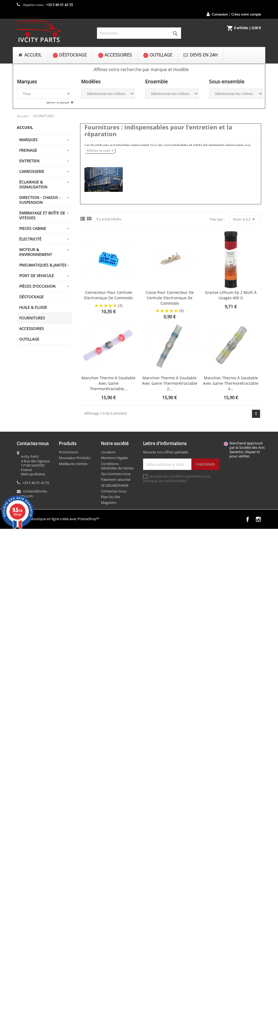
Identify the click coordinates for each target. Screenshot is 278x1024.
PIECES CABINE (32, 228)
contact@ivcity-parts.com (32, 493)
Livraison (108, 452)
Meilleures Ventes (73, 463)
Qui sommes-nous (116, 473)
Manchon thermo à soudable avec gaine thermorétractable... (108, 383)
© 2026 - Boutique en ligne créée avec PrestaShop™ (58, 518)
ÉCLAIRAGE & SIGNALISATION (33, 184)
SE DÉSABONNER (114, 485)
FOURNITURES (32, 317)
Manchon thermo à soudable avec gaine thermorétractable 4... (230, 383)
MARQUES (28, 139)
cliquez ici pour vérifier (244, 454)
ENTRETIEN (29, 160)
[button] (141, 69)
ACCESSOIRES (31, 328)
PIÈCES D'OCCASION (37, 286)
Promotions (68, 452)
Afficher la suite (98, 150)
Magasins (108, 502)
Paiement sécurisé (115, 479)
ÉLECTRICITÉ (30, 238)
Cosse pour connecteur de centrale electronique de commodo (170, 298)
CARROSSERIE (31, 171)
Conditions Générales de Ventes (117, 465)
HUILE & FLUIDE (33, 307)
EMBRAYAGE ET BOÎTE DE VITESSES (42, 215)
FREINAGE (28, 150)
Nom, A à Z (245, 219)
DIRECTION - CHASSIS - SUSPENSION (40, 200)
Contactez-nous (114, 491)
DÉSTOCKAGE (31, 296)
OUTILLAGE (29, 339)
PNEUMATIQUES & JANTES (43, 265)
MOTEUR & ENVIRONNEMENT (35, 252)
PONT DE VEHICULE (36, 275)
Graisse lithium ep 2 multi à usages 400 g (231, 295)
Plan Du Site (110, 496)
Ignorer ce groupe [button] (58, 102)
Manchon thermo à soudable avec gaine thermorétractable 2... (169, 383)
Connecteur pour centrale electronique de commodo (108, 295)
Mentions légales (114, 457)
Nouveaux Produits (74, 457)
